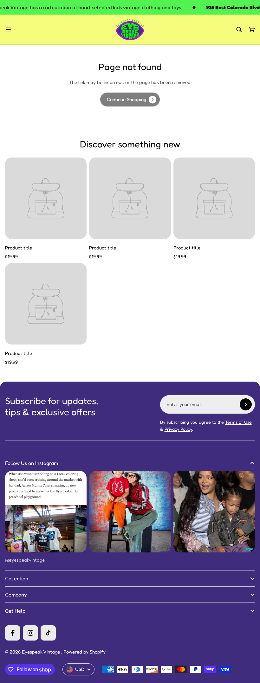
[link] (130, 99)
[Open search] (239, 29)
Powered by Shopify (84, 652)
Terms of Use (238, 422)
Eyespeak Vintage (41, 652)
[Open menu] (8, 29)
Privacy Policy (178, 429)
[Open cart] (251, 29)
